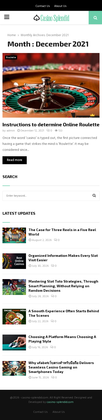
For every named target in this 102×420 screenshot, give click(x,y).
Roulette (11, 57)
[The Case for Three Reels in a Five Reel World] (14, 235)
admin (10, 130)
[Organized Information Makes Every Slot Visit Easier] (14, 261)
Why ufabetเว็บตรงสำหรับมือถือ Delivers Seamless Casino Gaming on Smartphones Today (61, 367)
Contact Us (42, 6)
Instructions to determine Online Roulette (51, 124)
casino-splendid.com (60, 402)
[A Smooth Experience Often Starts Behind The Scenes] (14, 316)
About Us (60, 6)
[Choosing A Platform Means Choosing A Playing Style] (14, 342)
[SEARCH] (94, 196)
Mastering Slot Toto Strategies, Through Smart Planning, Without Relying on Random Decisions (63, 285)
